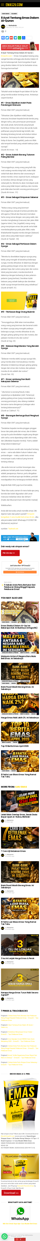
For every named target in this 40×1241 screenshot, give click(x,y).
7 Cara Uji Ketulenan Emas (13, 851)
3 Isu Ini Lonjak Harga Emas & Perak (17, 958)
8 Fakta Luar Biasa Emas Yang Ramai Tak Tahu (18, 775)
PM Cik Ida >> (9, 553)
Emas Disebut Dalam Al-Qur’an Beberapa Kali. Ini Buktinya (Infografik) (19, 626)
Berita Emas (24, 653)
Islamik (14, 622)
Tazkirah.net (13, 529)
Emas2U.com (6, 56)
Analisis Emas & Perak (10, 653)
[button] (4, 1236)
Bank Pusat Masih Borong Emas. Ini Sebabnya (17, 688)
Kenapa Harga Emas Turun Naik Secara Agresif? (19, 993)
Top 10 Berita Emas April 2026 (15, 746)
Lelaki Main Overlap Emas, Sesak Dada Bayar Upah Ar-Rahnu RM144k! (19, 815)
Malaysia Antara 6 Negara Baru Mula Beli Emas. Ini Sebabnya (18, 657)
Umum (33, 653)
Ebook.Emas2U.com (7, 1136)
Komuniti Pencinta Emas (25, 1186)
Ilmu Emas (5, 622)
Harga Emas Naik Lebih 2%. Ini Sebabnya (20, 717)
